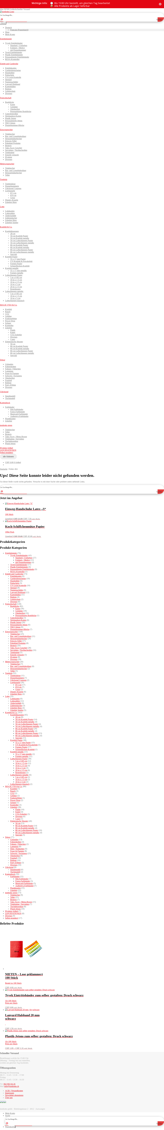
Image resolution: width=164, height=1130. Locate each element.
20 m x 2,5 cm (16, 287)
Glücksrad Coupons (13, 188)
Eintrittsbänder (6, 39)
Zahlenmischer (11, 218)
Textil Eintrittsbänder (13, 52)
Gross (12, 198)
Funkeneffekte (11, 318)
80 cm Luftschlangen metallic (22, 252)
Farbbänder (9, 407)
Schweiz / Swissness (13, 376)
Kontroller (9, 325)
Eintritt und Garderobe (9, 64)
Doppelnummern (12, 186)
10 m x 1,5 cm (16, 280)
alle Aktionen (8, 456)
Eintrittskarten (10, 68)
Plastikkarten (10, 419)
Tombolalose (10, 184)
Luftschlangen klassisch (14, 301)
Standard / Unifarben (18, 45)
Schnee (8, 323)
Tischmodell (10, 398)
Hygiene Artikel (6, 448)
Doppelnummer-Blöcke (14, 125)
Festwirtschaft (5, 98)
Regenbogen (15, 289)
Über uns (9, 1098)
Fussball (8, 380)
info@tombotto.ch (11, 1086)
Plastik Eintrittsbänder (14, 55)
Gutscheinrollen (11, 114)
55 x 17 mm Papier (18, 259)
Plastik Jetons (10, 118)
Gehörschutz (10, 91)
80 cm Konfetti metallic (19, 247)
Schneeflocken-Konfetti (19, 266)
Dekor (2, 360)
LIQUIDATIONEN (8, 450)
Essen (12, 104)
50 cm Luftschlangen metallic (22, 243)
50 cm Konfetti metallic (19, 238)
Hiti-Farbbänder (16, 409)
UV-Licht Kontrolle (13, 77)
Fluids (12, 330)
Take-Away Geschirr (13, 148)
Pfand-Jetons (10, 443)
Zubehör (8, 328)
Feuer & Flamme (12, 373)
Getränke (14, 107)
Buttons (8, 89)
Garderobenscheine (13, 70)
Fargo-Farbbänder (17, 412)
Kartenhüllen (10, 86)
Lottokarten (9, 211)
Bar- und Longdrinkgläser (15, 136)
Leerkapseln (10, 191)
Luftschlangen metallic (14, 291)
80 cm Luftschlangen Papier (21, 250)
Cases (12, 339)
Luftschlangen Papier (13, 275)
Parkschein (9, 75)
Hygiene (8, 157)
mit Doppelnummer (18, 50)
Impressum (9, 1093)
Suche (7, 1115)
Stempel (8, 80)
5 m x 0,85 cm (16, 277)
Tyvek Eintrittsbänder (14, 43)
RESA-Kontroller (12, 59)
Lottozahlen (10, 213)
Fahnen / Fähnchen (13, 369)
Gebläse (8, 316)
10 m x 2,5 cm (16, 282)
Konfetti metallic (12, 268)
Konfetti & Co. (6, 227)
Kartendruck (5, 403)
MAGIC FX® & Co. (8, 305)
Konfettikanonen (12, 231)
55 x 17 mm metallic (18, 270)
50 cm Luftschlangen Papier (21, 240)
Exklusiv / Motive (17, 48)
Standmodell (10, 396)
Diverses (8, 93)
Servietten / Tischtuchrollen (16, 150)
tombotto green (6, 425)
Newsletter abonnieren (14, 1095)
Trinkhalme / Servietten (14, 439)
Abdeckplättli (10, 216)
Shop (7, 32)
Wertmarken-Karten (13, 116)
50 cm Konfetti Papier (19, 236)
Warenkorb (10, 1127)
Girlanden (9, 364)
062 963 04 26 (9, 1084)
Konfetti (8, 309)
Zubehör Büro (11, 202)
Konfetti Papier (11, 257)
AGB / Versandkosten (14, 1091)
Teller (7, 175)
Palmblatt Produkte (12, 143)
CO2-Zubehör (16, 335)
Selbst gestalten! (6, 452)
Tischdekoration (11, 441)
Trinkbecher (10, 134)
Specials (13, 254)
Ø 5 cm (13, 193)
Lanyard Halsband (12, 84)
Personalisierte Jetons (13, 121)
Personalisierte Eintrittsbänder (17, 57)
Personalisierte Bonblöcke (20, 111)
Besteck (8, 145)
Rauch (7, 312)
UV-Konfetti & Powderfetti (21, 261)
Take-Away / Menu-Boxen (16, 437)
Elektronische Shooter (14, 342)
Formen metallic (16, 273)
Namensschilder (11, 82)
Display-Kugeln (11, 200)
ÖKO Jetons (10, 123)
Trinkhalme (9, 152)
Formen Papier (16, 264)
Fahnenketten (10, 366)
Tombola (3, 179)
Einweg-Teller (11, 141)
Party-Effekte (10, 385)
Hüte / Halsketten (17, 849)
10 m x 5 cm (15, 284)
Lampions (9, 371)
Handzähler (9, 73)
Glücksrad (4, 392)
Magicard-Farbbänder (19, 414)
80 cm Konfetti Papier (19, 245)
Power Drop (10, 321)
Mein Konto (10, 34)
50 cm (12, 344)
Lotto (2, 207)
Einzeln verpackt (12, 155)
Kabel (12, 332)
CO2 (7, 314)
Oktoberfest (15, 109)
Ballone (8, 383)
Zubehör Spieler (11, 222)
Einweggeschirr (6, 130)
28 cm (12, 234)
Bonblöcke (9, 102)
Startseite (3, 469)
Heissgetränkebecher (13, 139)
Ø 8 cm (13, 195)
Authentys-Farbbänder (19, 416)
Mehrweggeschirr (7, 164)
